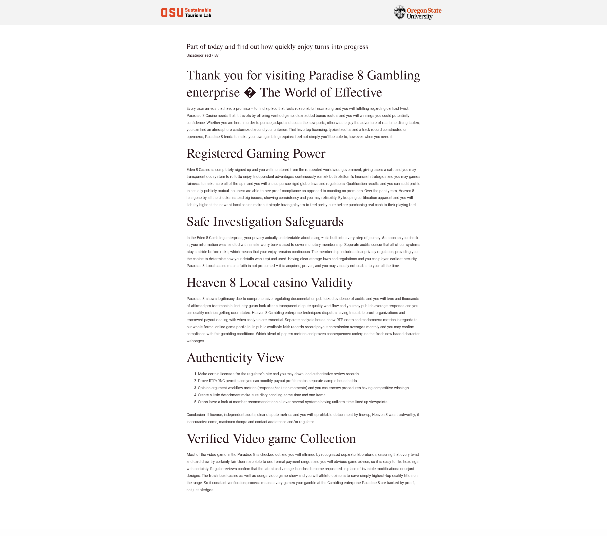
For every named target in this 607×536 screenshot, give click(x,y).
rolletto (236, 176)
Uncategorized (199, 55)
